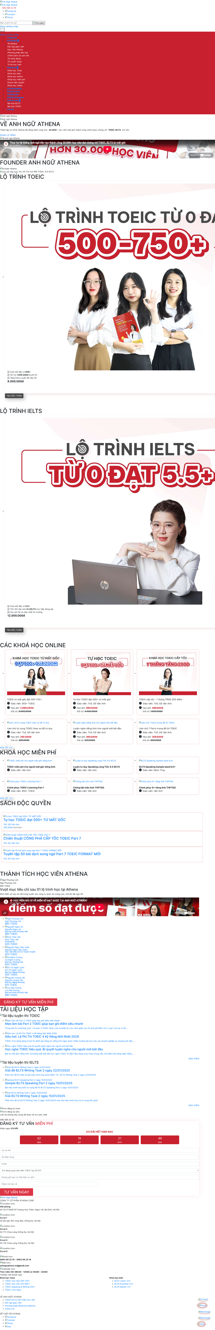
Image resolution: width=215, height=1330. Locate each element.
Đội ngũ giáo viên (15, 46)
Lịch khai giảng (14, 88)
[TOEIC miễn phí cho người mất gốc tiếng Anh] (29, 760)
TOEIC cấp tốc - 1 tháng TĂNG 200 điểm (160, 699)
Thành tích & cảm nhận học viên (20, 1299)
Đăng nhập (13, 26)
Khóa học (11, 67)
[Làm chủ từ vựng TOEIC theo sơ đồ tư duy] (28, 722)
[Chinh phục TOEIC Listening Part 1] (24, 781)
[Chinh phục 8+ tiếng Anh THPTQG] (156, 781)
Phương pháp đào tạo (17, 52)
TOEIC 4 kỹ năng (13, 1290)
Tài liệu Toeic (13, 91)
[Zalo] (8, 1326)
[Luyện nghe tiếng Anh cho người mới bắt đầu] (95, 722)
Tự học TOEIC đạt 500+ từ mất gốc (92, 699)
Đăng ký (4, 26)
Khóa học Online (15, 76)
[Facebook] (10, 11)
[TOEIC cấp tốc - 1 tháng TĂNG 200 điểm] (168, 673)
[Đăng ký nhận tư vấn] (204, 1299)
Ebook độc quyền (15, 82)
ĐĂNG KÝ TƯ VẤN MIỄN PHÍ (28, 1002)
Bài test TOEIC (14, 106)
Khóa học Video (14, 85)
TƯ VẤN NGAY (16, 1192)
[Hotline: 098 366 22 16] (204, 1305)
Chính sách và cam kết (18, 55)
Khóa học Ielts (14, 73)
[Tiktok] (9, 17)
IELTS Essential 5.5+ (123, 1284)
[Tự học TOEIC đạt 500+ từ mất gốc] (102, 673)
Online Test (13, 100)
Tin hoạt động (14, 58)
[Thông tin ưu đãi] (204, 1317)
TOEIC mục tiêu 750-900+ (17, 1284)
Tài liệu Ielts (13, 94)
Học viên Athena (15, 49)
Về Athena (12, 43)
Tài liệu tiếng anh (15, 97)
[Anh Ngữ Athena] (8, 1197)
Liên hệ (10, 109)
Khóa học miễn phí (16, 79)
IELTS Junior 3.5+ (122, 1281)
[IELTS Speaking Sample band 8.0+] (156, 760)
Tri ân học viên (14, 64)
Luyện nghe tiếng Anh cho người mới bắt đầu (97, 728)
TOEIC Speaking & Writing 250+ (20, 1287)
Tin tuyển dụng (14, 61)
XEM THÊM (193, 1058)
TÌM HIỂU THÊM (14, 396)
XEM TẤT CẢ (6, 747)
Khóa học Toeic (14, 70)
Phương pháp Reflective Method (20, 1305)
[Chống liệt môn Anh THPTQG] (88, 781)
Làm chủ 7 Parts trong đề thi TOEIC (158, 728)
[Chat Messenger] (204, 1311)
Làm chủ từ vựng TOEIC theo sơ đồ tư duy (29, 728)
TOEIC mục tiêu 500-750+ (17, 1281)
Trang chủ (12, 37)
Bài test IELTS (13, 103)
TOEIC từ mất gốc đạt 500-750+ (24, 699)
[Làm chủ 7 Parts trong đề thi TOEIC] (157, 722)
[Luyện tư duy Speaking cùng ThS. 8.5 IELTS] (94, 760)
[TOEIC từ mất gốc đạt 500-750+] (36, 673)
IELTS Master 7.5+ (122, 1287)
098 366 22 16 (8, 8)
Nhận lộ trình (8, 135)
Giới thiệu (12, 40)
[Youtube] (10, 14)
